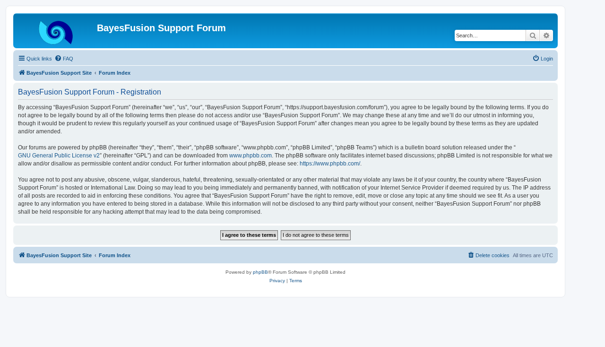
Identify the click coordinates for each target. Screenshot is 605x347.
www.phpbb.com (250, 155)
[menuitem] (63, 58)
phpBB (260, 272)
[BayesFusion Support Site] (56, 31)
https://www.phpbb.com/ (330, 163)
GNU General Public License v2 (59, 155)
